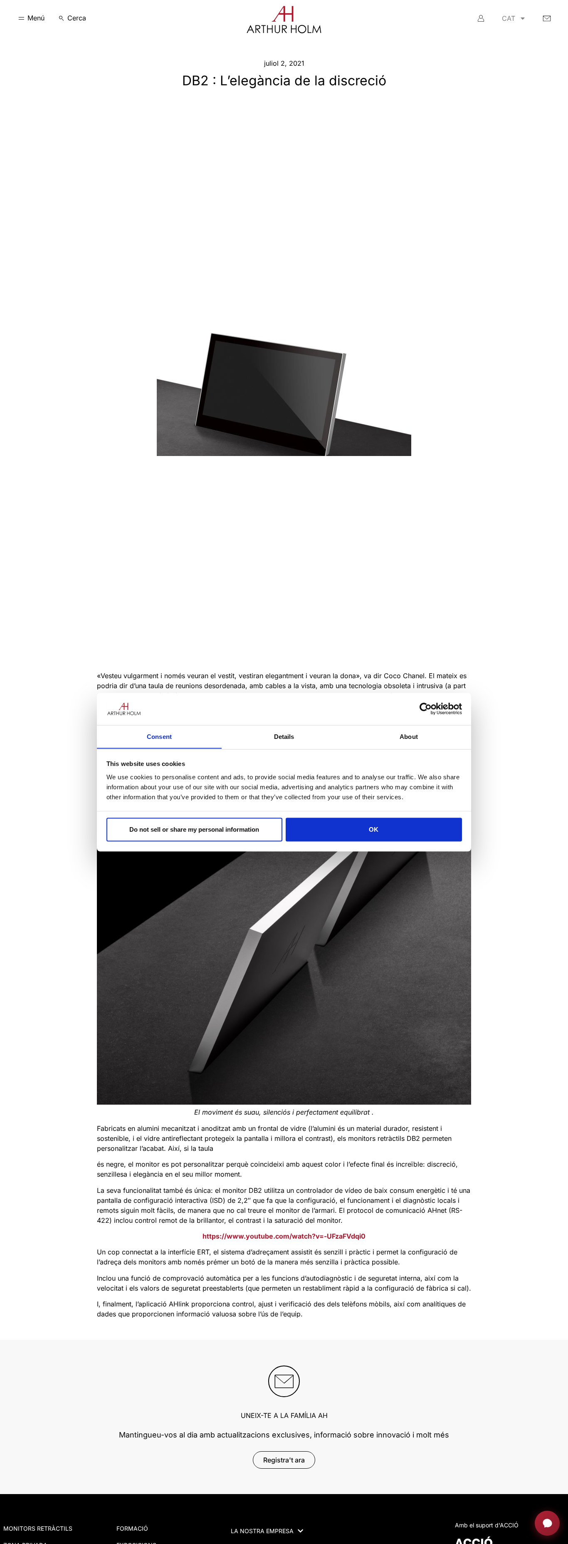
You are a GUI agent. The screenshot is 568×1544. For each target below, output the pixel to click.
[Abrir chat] (547, 1523)
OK (373, 829)
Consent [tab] (159, 736)
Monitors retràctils (37, 1528)
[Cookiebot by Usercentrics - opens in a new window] (425, 708)
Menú (35, 18)
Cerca (76, 18)
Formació (132, 1528)
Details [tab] (284, 736)
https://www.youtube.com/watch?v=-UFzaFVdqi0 (284, 1236)
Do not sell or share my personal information (194, 829)
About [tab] (409, 736)
